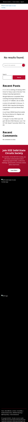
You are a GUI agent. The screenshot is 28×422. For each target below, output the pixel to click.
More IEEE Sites (8, 411)
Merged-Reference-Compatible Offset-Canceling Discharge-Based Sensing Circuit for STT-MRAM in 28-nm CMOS (13, 99)
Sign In (22, 1)
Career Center (15, 1)
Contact (14, 411)
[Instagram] (18, 351)
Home (2, 411)
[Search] (23, 65)
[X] (12, 351)
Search (4, 74)
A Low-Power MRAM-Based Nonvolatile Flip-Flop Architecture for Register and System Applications (14, 114)
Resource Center (7, 1)
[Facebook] (15, 351)
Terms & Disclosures (14, 414)
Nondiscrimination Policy (6, 412)
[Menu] (25, 7)
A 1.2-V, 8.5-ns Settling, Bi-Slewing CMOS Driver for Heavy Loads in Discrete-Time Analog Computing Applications (14, 92)
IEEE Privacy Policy (5, 414)
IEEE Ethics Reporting (17, 412)
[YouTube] (25, 351)
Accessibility (19, 411)
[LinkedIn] (22, 351)
